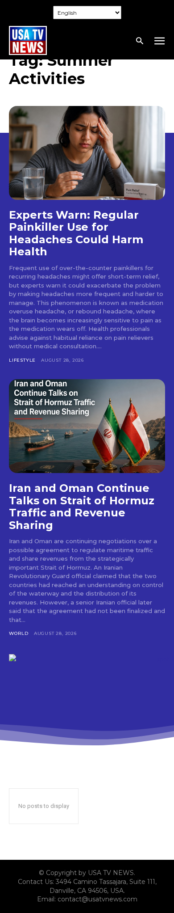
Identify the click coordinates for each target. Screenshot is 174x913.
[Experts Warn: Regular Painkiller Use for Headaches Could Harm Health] (87, 153)
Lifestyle (22, 360)
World (19, 633)
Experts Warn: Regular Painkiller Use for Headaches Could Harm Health (76, 233)
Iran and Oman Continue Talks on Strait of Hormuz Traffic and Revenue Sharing (81, 507)
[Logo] (28, 40)
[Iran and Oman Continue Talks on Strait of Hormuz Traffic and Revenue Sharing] (87, 426)
